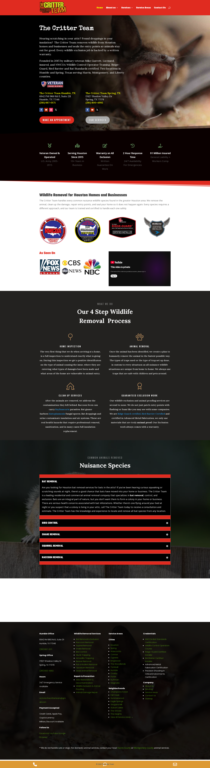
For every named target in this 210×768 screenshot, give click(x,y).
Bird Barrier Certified (153, 413)
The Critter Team (66, 28)
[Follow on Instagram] (51, 110)
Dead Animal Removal (86, 670)
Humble (114, 670)
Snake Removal (83, 648)
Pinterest (43, 737)
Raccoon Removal (84, 642)
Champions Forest (119, 691)
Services (126, 8)
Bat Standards (78, 68)
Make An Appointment (57, 120)
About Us (149, 686)
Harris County (124, 747)
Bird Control (81, 651)
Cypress (114, 657)
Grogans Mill (116, 704)
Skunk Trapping (83, 655)
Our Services (97, 120)
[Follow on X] (56, 110)
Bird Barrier (56, 68)
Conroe (114, 654)
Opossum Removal (85, 667)
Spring (114, 648)
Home (100, 8)
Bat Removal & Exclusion (87, 639)
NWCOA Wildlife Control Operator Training (82, 64)
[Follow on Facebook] (41, 110)
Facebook (44, 733)
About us (111, 8)
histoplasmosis (57, 413)
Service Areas (143, 8)
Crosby (114, 673)
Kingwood (115, 660)
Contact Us (160, 8)
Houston (115, 645)
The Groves (116, 710)
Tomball (114, 667)
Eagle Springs (117, 701)
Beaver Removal (83, 661)
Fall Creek (115, 695)
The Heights (116, 714)
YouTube (53, 733)
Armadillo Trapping (85, 658)
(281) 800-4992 (94, 102)
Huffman (115, 679)
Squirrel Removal (84, 645)
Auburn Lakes (117, 707)
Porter (113, 676)
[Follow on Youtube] (46, 110)
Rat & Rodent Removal (86, 664)
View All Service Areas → (122, 717)
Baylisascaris (62, 409)
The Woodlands (118, 664)
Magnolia (115, 683)
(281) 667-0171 (47, 102)
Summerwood (117, 698)
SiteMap (149, 698)
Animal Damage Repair (87, 692)
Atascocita (116, 651)
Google (62, 733)
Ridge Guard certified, (130, 413)
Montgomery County (144, 747)
